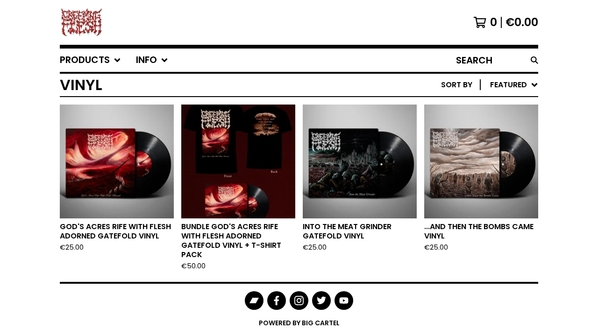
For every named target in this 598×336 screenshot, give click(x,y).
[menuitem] (90, 60)
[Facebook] (276, 300)
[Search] (534, 60)
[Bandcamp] (254, 300)
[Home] (81, 22)
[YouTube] (344, 300)
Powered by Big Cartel (299, 323)
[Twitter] (321, 300)
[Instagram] (299, 300)
